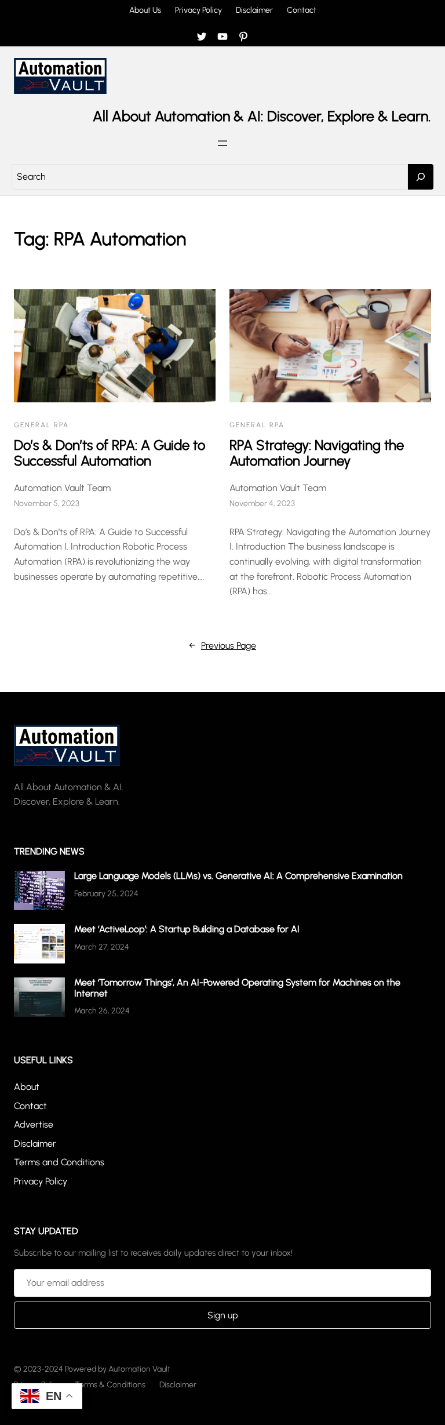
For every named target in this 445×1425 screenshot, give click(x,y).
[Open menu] (222, 143)
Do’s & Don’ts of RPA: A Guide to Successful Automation (109, 453)
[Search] (420, 177)
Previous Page (222, 645)
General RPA (41, 425)
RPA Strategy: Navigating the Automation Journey (316, 453)
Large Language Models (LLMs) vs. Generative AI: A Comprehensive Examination (238, 875)
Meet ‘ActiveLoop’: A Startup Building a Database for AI (187, 929)
